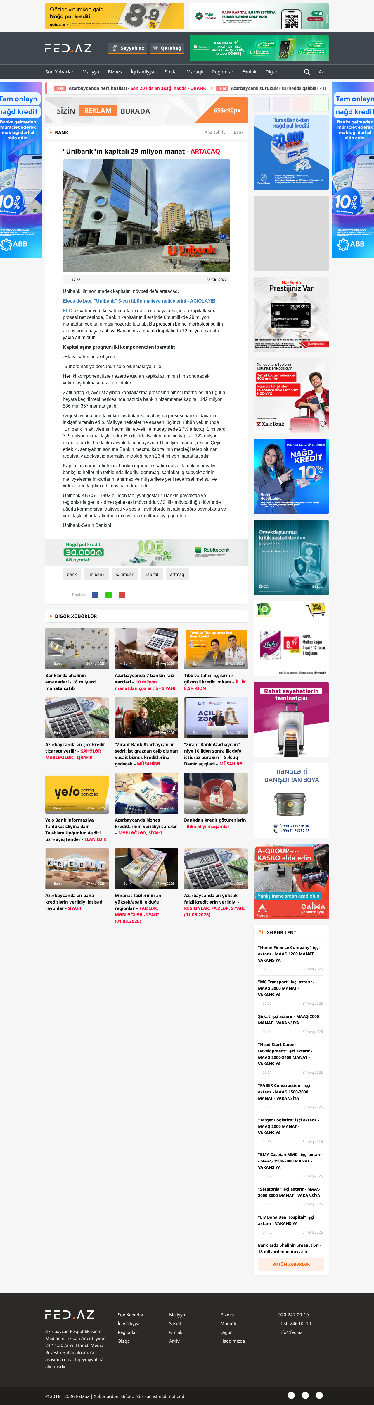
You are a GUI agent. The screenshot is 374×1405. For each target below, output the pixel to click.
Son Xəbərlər (59, 71)
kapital (151, 574)
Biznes (115, 71)
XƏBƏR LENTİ (282, 932)
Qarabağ (171, 48)
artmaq (177, 574)
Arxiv (174, 1341)
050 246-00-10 (295, 1323)
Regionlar (222, 71)
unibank (96, 574)
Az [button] (322, 71)
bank (72, 574)
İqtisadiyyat (143, 71)
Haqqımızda (233, 1341)
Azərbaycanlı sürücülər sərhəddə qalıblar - (242, 88)
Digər (271, 71)
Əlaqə (123, 1341)
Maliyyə (90, 71)
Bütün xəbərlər (291, 1264)
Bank (238, 132)
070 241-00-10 (293, 1315)
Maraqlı (194, 71)
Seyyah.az (132, 48)
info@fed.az (290, 1332)
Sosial (171, 71)
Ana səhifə (215, 132)
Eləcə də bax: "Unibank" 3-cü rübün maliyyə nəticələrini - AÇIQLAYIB (139, 300)
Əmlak (249, 71)
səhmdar (125, 574)
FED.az (71, 310)
